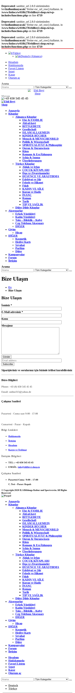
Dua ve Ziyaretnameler (36, 173)
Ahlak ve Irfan (31, 166)
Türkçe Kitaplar (25, 163)
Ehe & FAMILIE (32, 120)
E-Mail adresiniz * (12, 312)
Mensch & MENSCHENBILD (40, 138)
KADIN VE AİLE (33, 188)
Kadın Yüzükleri (25, 216)
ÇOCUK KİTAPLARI (35, 170)
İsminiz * (6, 305)
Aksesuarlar (15, 210)
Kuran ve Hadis (31, 191)
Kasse (11, 74)
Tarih (25, 201)
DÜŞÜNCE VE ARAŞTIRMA (40, 176)
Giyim (12, 229)
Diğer (18, 251)
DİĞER (20, 226)
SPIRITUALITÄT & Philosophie (42, 145)
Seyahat (20, 245)
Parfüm (19, 248)
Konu (4, 318)
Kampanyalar (16, 254)
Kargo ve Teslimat (17, 450)
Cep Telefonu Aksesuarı (29, 223)
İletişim (12, 260)
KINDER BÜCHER (34, 135)
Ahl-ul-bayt (29, 123)
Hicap (18, 232)
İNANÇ (27, 195)
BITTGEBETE (31, 126)
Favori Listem (16, 68)
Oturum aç (14, 77)
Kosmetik (21, 238)
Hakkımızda (14, 436)
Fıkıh (25, 185)
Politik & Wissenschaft (35, 141)
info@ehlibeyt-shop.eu (29, 467)
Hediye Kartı (23, 241)
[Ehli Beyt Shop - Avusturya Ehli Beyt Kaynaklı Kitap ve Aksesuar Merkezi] (37, 93)
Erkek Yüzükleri (25, 213)
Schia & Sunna (31, 157)
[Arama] (70, 87)
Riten (25, 151)
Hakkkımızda (15, 65)
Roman (26, 198)
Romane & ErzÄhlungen (37, 154)
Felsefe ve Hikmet (32, 182)
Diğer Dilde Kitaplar (27, 207)
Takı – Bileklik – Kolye (28, 220)
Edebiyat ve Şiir (31, 179)
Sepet (11, 71)
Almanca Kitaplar (26, 116)
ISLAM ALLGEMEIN (36, 132)
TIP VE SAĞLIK (32, 204)
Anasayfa (14, 110)
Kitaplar (13, 113)
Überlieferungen (32, 160)
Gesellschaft (29, 129)
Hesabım (13, 62)
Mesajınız (7, 325)
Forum (12, 257)
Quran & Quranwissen (35, 148)
